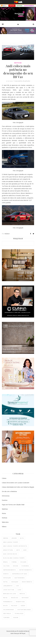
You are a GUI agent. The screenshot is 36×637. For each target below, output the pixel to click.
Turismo (6, 617)
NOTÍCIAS (11, 5)
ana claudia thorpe (10, 542)
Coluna (4, 478)
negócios (14, 597)
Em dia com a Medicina (9, 491)
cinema (14, 562)
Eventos (4, 500)
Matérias (5, 509)
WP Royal (22, 633)
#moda (5, 538)
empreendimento (9, 570)
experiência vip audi (19, 573)
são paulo (7, 613)
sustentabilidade (24, 609)
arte (18, 550)
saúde (23, 605)
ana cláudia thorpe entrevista (15, 546)
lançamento (7, 585)
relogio (14, 605)
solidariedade (8, 609)
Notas (4, 513)
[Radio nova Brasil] (18, 33)
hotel (5, 582)
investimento (27, 582)
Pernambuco (7, 601)
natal (5, 597)
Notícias (18, 63)
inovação (14, 582)
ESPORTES (19, 5)
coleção (23, 562)
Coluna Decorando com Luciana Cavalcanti (15, 483)
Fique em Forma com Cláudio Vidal (13, 504)
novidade (25, 597)
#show (14, 538)
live (17, 585)
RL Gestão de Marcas (23, 631)
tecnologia (19, 613)
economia (25, 566)
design (15, 566)
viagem (15, 617)
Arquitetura (8, 550)
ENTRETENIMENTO (29, 5)
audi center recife (10, 554)
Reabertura (20, 601)
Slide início (5, 522)
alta (22, 538)
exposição (7, 578)
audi (25, 550)
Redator (7, 234)
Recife (5, 605)
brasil (5, 562)
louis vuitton (8, 589)
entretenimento (25, 570)
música (22, 593)
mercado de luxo (9, 593)
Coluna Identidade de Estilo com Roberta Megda (18, 487)
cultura (6, 566)
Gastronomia (19, 578)
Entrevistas (6, 496)
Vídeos (4, 526)
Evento (6, 573)
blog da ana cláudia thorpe (14, 558)
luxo (19, 589)
